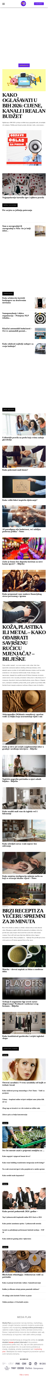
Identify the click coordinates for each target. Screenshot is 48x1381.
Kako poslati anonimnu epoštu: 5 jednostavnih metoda (21, 1224)
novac (11, 1342)
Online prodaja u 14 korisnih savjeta (15, 1302)
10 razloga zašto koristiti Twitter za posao (17, 1296)
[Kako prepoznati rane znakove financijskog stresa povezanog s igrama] (24, 581)
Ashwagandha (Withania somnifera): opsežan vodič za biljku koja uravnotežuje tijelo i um (22, 715)
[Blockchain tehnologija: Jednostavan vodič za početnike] (24, 1261)
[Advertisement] (24, 35)
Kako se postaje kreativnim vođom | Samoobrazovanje (21, 1283)
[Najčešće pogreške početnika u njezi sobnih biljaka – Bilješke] (24, 766)
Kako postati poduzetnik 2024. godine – (20, 1211)
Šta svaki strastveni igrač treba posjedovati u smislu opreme (23, 1169)
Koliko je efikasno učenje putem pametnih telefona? (20, 1289)
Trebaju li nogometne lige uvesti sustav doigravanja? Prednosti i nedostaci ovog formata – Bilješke (20, 1003)
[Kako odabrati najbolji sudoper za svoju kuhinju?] (40, 348)
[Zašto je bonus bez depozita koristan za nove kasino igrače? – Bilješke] (24, 548)
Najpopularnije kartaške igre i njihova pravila (23, 197)
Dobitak (5, 1184)
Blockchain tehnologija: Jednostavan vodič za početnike (22, 1275)
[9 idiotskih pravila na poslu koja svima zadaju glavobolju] (24, 424)
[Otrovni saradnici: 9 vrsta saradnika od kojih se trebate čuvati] (24, 1069)
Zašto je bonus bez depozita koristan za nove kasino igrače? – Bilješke (22, 562)
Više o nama (24, 1375)
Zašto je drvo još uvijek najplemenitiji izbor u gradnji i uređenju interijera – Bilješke (23, 748)
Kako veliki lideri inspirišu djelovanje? (19, 500)
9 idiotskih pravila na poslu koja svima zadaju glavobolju (23, 438)
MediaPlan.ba (24, 65)
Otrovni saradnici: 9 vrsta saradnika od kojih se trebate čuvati (24, 1083)
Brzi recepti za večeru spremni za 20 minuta (23, 916)
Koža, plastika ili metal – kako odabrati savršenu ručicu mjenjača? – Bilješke (24, 643)
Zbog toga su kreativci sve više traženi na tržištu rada (21, 1108)
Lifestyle (5, 906)
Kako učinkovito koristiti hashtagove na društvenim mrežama (14, 300)
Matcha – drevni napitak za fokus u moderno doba (22, 970)
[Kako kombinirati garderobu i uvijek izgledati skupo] (24, 1023)
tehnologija (8, 293)
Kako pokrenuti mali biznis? (15, 470)
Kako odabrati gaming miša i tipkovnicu (16, 1239)
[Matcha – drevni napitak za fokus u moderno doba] (24, 956)
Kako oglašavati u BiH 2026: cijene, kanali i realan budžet (23, 105)
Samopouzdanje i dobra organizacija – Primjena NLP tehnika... (15, 315)
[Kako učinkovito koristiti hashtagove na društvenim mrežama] (40, 302)
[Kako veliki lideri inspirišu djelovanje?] (24, 487)
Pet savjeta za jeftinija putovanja (17, 210)
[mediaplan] (3, 4)
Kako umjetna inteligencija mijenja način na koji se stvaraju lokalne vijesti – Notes (22, 877)
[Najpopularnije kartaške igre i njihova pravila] (24, 184)
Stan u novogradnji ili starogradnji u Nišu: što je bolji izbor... (16, 228)
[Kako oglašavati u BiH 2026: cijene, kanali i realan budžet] (24, 80)
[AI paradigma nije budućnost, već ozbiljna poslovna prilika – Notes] (24, 516)
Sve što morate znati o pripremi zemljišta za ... (23, 1150)
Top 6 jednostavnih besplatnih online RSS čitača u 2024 (22, 1217)
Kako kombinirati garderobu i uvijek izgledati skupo (23, 1037)
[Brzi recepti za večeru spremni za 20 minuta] (24, 894)
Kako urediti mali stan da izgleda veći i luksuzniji (20, 812)
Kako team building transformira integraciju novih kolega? (23, 1163)
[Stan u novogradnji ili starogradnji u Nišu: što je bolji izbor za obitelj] (40, 230)
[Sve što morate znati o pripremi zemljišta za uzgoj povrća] (24, 1137)
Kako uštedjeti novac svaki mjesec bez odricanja (19, 845)
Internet (5, 1055)
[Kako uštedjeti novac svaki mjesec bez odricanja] (24, 831)
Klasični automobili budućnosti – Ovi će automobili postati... (17, 329)
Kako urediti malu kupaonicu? (13, 1175)
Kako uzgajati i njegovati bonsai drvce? (16, 1156)
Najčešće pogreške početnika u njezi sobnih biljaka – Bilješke (21, 780)
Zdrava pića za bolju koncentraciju (14, 1115)
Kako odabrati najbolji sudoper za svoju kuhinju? (17, 345)
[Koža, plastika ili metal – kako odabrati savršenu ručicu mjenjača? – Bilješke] (24, 612)
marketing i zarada (10, 1048)
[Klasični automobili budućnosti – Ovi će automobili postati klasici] (40, 333)
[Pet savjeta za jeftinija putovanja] (40, 215)
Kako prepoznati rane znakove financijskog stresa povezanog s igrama (22, 595)
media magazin (8, 409)
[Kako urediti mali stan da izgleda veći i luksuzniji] (24, 798)
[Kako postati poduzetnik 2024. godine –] (24, 1198)
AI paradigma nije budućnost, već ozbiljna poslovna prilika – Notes (21, 530)
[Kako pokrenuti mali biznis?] (24, 457)
